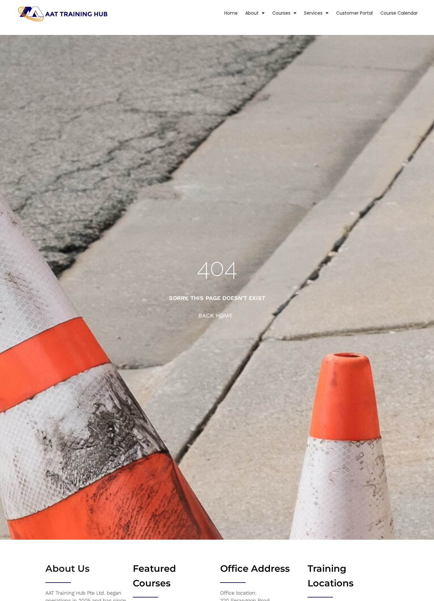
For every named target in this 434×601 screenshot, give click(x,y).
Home (231, 13)
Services (313, 13)
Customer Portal (354, 13)
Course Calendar (399, 13)
